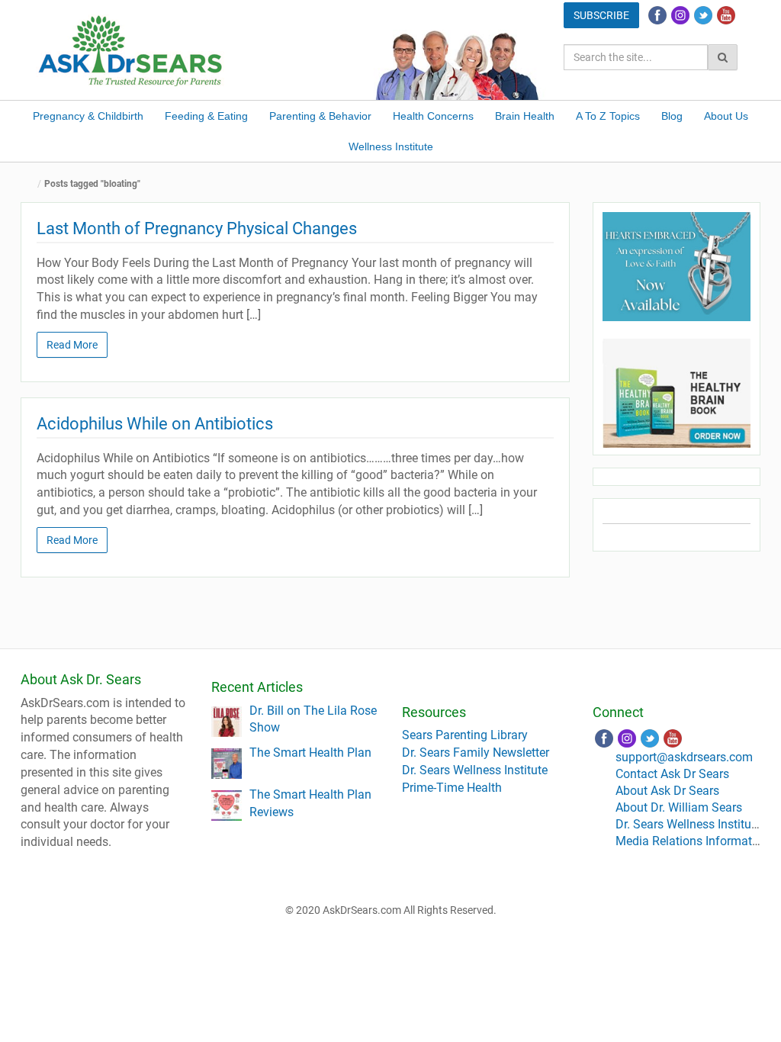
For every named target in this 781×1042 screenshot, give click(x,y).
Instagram (680, 15)
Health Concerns (433, 116)
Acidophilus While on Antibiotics (155, 423)
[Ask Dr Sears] (131, 49)
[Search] (723, 57)
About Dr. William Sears (678, 807)
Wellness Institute (391, 146)
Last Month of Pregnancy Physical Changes (197, 228)
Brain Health (524, 116)
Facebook (657, 15)
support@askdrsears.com (684, 757)
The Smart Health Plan (310, 752)
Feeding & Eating (206, 116)
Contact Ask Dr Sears (672, 774)
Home (32, 184)
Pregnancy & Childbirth (88, 116)
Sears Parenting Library (465, 735)
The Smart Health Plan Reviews (310, 803)
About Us (726, 116)
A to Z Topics (608, 116)
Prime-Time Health (452, 787)
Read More (72, 345)
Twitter (703, 15)
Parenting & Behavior (320, 116)
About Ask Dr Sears (667, 790)
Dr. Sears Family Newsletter (475, 752)
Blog (672, 116)
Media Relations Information (692, 841)
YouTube (726, 15)
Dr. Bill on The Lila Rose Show (313, 719)
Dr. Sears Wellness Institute (475, 770)
